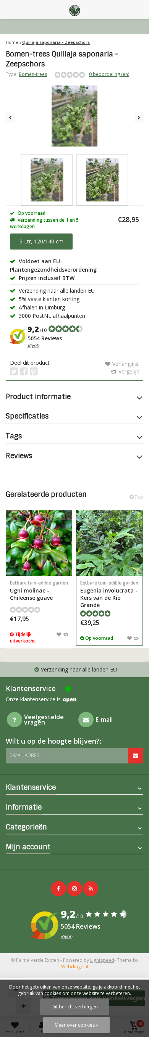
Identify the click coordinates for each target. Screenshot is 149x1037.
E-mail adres (24, 755)
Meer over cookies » (76, 1025)
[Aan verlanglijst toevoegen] (59, 634)
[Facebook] (58, 888)
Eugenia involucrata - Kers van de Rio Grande (109, 594)
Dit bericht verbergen (75, 1006)
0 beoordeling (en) (109, 74)
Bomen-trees (33, 74)
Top (138, 497)
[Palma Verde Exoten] (74, 9)
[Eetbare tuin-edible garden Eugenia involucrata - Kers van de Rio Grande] (109, 543)
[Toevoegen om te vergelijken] (65, 634)
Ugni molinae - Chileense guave (39, 590)
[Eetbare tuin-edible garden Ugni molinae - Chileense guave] (39, 543)
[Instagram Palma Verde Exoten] (74, 888)
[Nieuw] (90, 888)
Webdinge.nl (74, 966)
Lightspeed (102, 960)
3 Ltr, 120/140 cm (41, 241)
